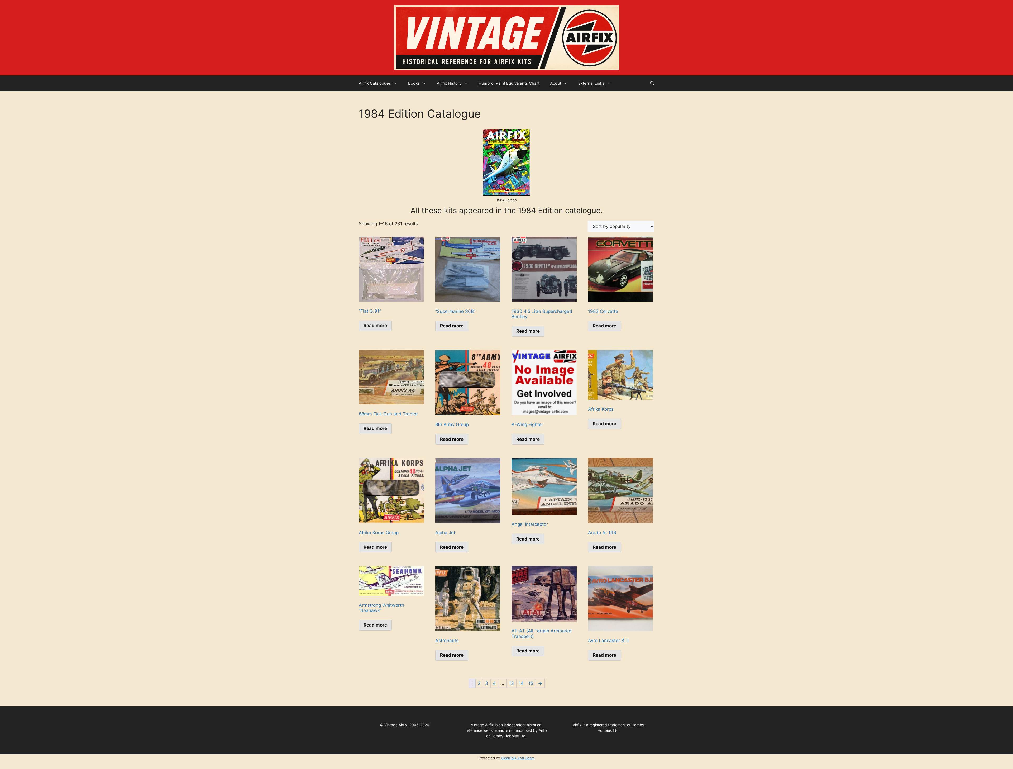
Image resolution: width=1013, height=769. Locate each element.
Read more (375, 325)
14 (521, 683)
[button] (652, 83)
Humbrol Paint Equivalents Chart (509, 83)
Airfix (577, 725)
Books (414, 83)
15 (530, 683)
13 (511, 683)
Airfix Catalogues (375, 83)
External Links (591, 83)
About (555, 83)
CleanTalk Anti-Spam (517, 758)
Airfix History (449, 83)
